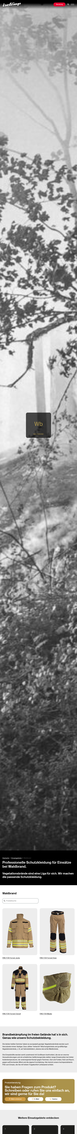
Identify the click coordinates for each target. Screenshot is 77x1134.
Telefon (54, 1099)
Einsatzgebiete (16, 858)
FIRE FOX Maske (46, 1014)
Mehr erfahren (16, 1099)
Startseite (5, 858)
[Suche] (68, 4)
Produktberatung (12, 1082)
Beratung (59, 4)
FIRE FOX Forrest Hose (48, 958)
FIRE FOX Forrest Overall (11, 1014)
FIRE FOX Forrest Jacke (11, 958)
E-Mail (36, 1099)
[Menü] (72, 4)
